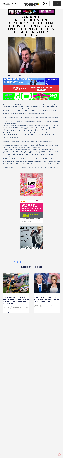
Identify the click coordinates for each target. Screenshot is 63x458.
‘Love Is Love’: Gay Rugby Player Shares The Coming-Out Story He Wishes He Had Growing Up (16, 300)
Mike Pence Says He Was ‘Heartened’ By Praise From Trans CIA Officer (46, 299)
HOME (4, 3)
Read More (6, 312)
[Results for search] (51, 7)
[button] (14, 262)
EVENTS (17, 3)
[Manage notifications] (59, 454)
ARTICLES (10, 3)
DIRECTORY (6, 5)
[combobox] (51, 3)
